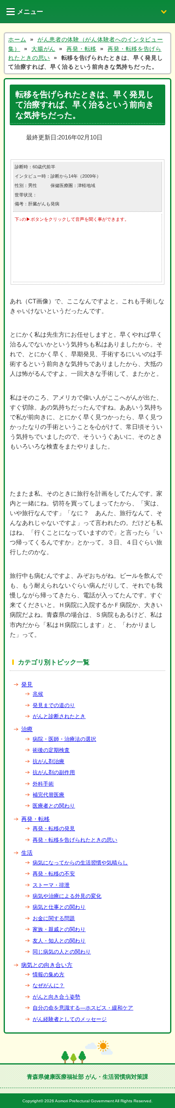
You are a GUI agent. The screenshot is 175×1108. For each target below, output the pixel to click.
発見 (27, 684)
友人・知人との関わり (59, 941)
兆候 (38, 694)
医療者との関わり (54, 806)
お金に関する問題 (54, 918)
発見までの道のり (54, 705)
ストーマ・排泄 (51, 885)
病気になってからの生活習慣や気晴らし (80, 863)
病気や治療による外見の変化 (67, 896)
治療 (27, 729)
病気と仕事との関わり (59, 907)
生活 (27, 852)
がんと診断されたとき (59, 716)
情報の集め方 (48, 974)
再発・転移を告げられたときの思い (75, 840)
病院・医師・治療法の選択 (64, 739)
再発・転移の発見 (54, 828)
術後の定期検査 (51, 750)
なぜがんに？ (48, 985)
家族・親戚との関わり (59, 929)
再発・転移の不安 (54, 874)
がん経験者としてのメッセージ (70, 1019)
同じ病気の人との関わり (62, 952)
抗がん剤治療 (48, 761)
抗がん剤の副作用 (54, 772)
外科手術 (43, 784)
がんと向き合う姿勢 (56, 997)
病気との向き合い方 (46, 965)
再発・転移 (35, 819)
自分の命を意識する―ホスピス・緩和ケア (83, 1008)
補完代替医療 (48, 795)
